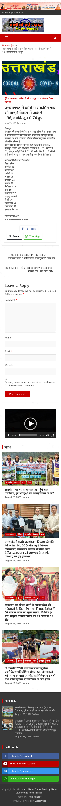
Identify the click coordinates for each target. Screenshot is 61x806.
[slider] (28, 435)
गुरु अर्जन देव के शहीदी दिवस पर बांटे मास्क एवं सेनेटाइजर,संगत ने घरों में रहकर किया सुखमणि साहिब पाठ (31, 256)
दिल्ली (27, 98)
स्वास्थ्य (8, 102)
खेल (34, 661)
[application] (30, 423)
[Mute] (47, 435)
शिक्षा (51, 98)
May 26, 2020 (11, 123)
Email (8, 351)
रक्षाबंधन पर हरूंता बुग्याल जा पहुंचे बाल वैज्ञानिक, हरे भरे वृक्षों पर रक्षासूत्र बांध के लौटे (29, 491)
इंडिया (7, 98)
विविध (8, 447)
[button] (30, 424)
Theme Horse (35, 796)
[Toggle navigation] (6, 38)
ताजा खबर (10, 701)
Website (9, 365)
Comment (11, 300)
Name (9, 337)
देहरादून (33, 98)
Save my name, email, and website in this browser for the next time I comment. (30, 384)
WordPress (40, 800)
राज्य (39, 98)
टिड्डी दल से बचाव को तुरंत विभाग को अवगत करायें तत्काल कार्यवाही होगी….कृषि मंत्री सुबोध (29, 269)
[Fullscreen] (52, 435)
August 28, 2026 (13, 497)
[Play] (8, 435)
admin (23, 123)
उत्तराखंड (14, 98)
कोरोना (21, 98)
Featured (10, 534)
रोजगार (45, 98)
